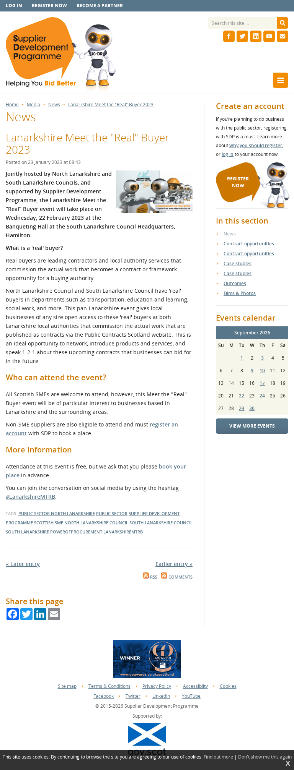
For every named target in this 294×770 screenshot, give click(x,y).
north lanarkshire (73, 513)
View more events (252, 426)
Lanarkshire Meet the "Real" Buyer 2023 (111, 105)
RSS (153, 577)
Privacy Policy (156, 686)
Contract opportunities (249, 243)
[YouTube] (269, 36)
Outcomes (235, 283)
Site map (67, 686)
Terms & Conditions (109, 686)
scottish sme (48, 522)
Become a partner (100, 5)
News (54, 105)
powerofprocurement (76, 532)
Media (33, 105)
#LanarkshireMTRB (30, 496)
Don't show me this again (265, 757)
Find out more (218, 757)
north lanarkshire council (96, 522)
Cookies (228, 686)
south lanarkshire (27, 532)
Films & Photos (240, 293)
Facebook (103, 696)
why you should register (255, 145)
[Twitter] (242, 36)
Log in (14, 5)
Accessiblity (195, 686)
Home (12, 105)
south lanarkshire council (161, 522)
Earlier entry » (174, 563)
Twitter (133, 696)
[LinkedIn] (255, 36)
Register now (49, 5)
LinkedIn (161, 696)
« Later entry (23, 563)
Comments (180, 577)
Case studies (238, 263)
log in (228, 154)
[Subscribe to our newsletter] (282, 36)
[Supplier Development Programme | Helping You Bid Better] (61, 55)
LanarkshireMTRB (123, 532)
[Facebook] (229, 36)
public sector (34, 513)
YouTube (191, 696)
